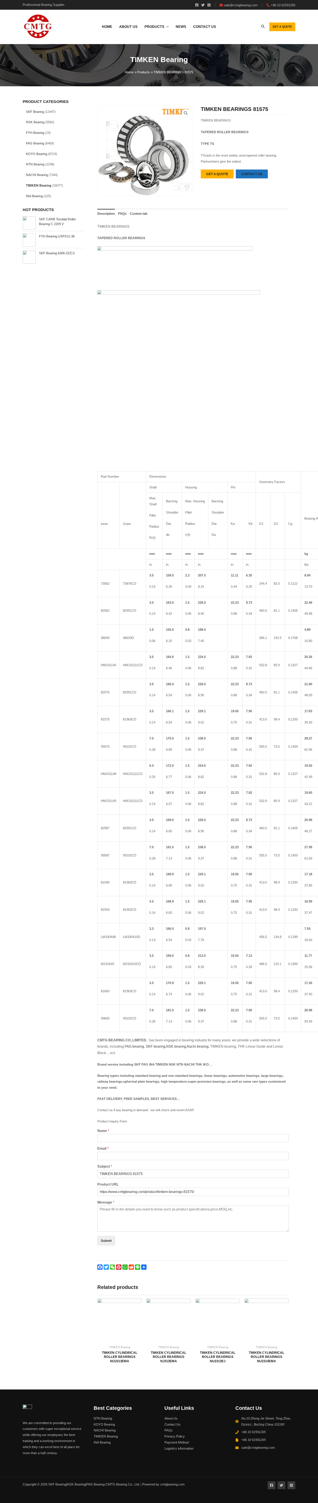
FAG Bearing (35, 143)
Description (106, 213)
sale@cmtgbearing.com (258, 1447)
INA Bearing (34, 196)
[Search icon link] (263, 27)
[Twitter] (203, 5)
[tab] (106, 213)
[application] (166, 27)
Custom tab (138, 213)
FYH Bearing (35, 132)
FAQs (122, 213)
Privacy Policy (174, 1436)
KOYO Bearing (36, 154)
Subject (104, 1166)
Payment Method (176, 1442)
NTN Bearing (35, 164)
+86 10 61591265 (253, 1432)
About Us (171, 1418)
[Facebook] (197, 5)
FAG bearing (134, 1046)
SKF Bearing (35, 112)
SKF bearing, (156, 1046)
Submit (106, 1240)
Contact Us (172, 1424)
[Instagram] (209, 5)
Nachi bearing (198, 1046)
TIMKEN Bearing (38, 185)
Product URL (108, 1184)
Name (103, 1131)
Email (103, 1148)
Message (105, 1202)
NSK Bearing (35, 122)
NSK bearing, (176, 1046)
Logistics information (178, 1448)
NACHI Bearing (37, 175)
